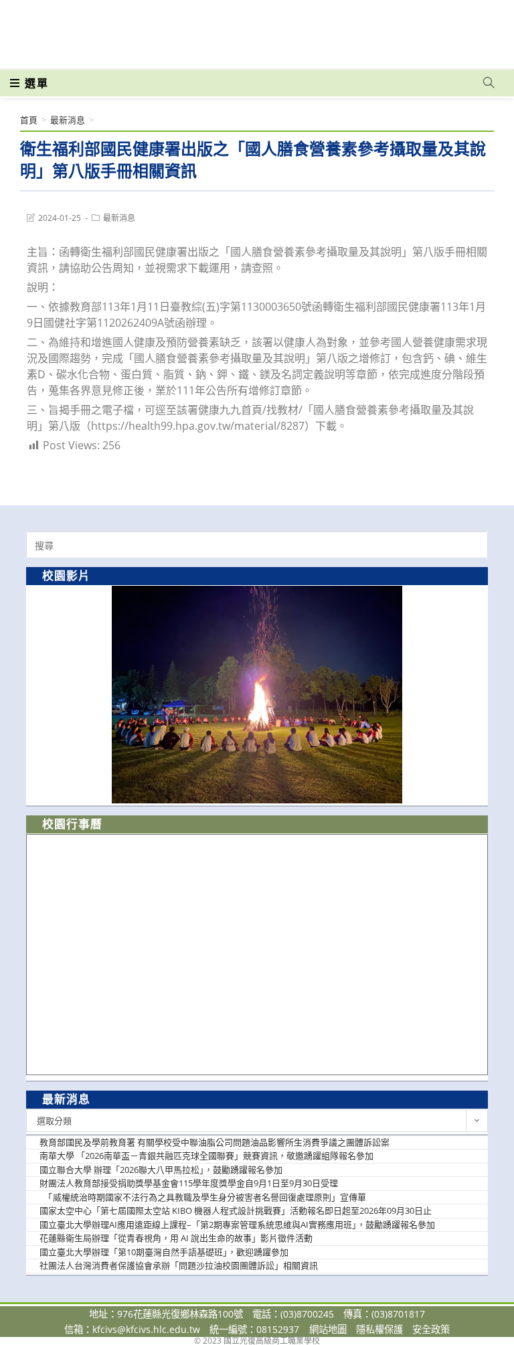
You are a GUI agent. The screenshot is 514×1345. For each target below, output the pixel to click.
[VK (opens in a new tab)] (471, 28)
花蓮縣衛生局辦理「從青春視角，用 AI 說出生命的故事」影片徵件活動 (176, 1238)
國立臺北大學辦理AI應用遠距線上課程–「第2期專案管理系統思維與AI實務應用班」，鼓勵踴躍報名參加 (237, 1224)
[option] (257, 694)
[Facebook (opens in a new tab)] (412, 28)
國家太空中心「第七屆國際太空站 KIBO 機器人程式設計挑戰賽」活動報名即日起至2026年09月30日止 (235, 1210)
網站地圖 (328, 1329)
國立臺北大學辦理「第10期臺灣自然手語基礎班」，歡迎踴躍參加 (163, 1252)
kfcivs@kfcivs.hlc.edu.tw (146, 1329)
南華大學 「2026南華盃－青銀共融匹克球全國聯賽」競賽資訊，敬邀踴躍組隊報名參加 (206, 1156)
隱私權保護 (379, 1329)
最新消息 (119, 218)
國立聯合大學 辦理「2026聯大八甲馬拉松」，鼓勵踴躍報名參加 (160, 1170)
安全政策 (431, 1329)
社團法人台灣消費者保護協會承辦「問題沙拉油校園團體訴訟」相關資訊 (178, 1265)
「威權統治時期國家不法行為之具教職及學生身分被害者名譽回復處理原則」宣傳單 (202, 1197)
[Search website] (488, 83)
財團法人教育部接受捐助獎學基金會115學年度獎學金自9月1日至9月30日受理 (188, 1183)
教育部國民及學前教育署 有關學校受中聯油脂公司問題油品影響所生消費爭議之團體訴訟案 (214, 1142)
